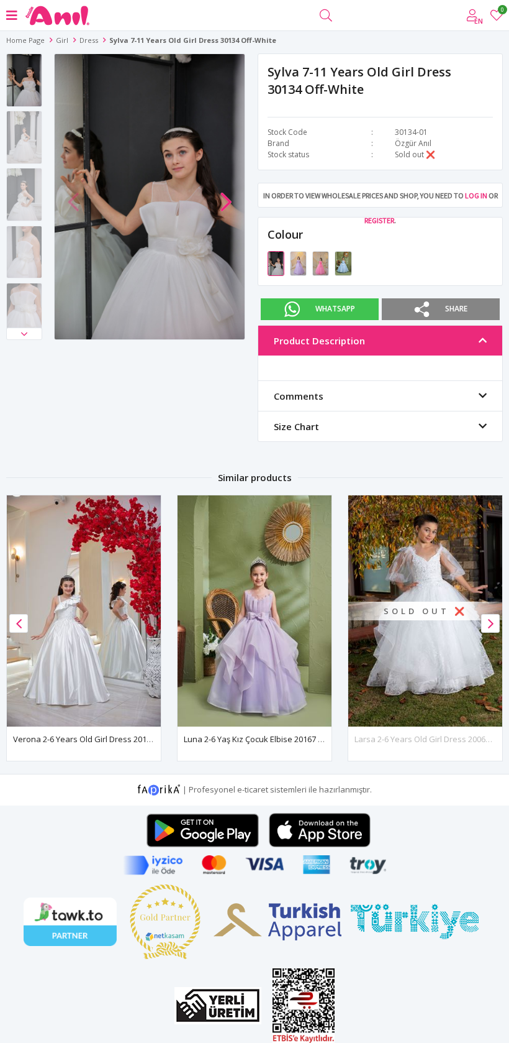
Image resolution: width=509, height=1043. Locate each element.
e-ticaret (252, 788)
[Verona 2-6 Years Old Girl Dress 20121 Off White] (84, 611)
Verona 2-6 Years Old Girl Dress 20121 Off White (102, 739)
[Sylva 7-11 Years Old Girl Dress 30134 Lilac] (299, 262)
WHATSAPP (335, 308)
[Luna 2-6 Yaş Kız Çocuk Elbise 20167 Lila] (254, 611)
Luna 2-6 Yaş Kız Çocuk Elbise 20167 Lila (257, 739)
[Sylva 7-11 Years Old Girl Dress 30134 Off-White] (277, 262)
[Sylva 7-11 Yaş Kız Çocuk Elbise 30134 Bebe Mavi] (343, 262)
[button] (24, 334)
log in (476, 195)
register (379, 220)
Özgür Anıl (413, 143)
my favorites (502, 11)
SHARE (456, 308)
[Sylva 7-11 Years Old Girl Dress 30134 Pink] (321, 262)
